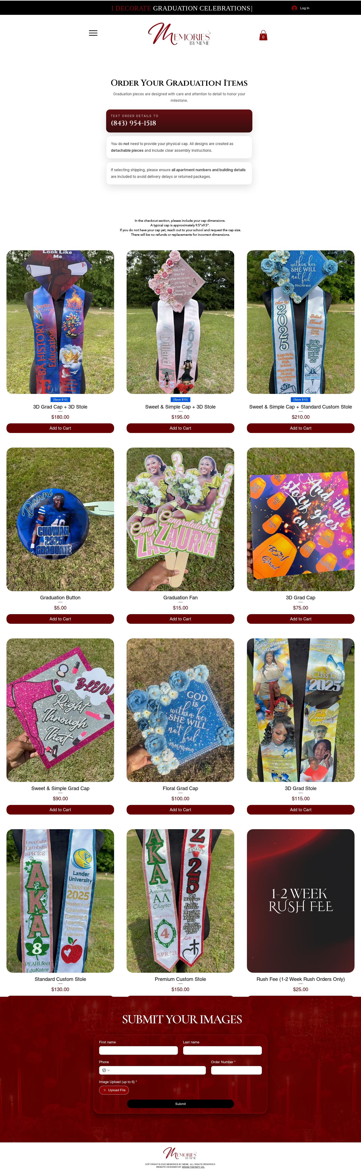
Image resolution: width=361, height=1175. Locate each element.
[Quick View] (60, 322)
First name (107, 1042)
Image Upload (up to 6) (118, 1082)
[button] (263, 35)
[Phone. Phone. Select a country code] (106, 1070)
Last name (191, 1042)
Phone (104, 1062)
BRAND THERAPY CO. (193, 1167)
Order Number (223, 1062)
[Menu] (93, 33)
